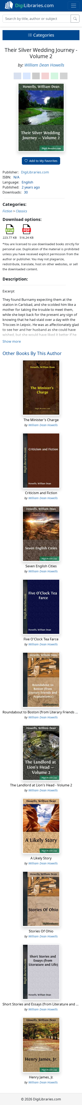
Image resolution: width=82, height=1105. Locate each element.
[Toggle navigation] (73, 5)
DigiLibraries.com (35, 172)
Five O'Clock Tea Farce (41, 639)
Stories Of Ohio (41, 931)
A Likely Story (41, 858)
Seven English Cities (41, 566)
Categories (43, 35)
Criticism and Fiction (41, 493)
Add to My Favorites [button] (43, 161)
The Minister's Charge (41, 420)
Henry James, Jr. (41, 1077)
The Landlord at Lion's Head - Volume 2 (41, 785)
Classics (21, 211)
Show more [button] (12, 341)
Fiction (7, 211)
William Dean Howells (44, 65)
